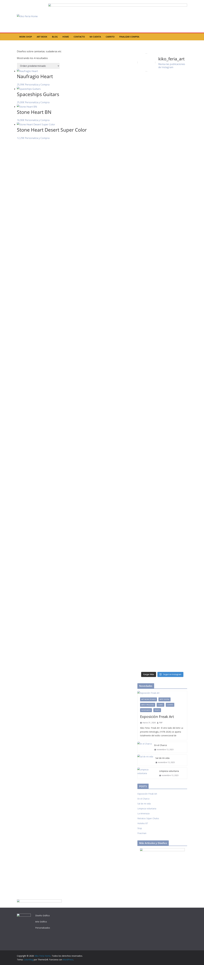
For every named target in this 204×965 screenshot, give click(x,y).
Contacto (79, 36)
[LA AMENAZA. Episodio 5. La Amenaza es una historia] (149, 615)
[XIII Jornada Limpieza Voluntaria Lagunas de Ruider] (149, 90)
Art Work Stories (148, 699)
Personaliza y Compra (37, 84)
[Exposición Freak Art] (162, 693)
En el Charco (160, 745)
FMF (160, 722)
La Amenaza (143, 813)
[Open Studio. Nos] (175, 308)
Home (65, 36)
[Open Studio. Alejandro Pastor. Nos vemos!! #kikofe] (149, 446)
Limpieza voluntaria (169, 771)
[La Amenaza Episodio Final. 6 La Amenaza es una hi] (149, 543)
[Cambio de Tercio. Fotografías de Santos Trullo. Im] (149, 480)
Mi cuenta (95, 36)
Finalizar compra (129, 36)
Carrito (110, 36)
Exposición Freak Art (157, 716)
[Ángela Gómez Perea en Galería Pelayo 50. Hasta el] (175, 515)
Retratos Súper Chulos (148, 818)
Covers (170, 705)
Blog (55, 36)
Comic (160, 705)
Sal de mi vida (162, 758)
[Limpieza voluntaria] (147, 773)
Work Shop (25, 36)
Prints (157, 710)
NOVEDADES (146, 710)
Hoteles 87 (142, 823)
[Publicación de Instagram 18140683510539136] (175, 445)
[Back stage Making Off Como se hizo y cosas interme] (175, 189)
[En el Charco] (144, 747)
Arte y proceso (147, 705)
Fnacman (141, 833)
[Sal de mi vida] (145, 760)
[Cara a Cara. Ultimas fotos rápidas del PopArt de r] (175, 626)
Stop (139, 828)
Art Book (42, 36)
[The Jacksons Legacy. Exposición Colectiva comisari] (149, 372)
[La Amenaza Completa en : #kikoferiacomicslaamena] (175, 471)
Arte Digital (164, 699)
